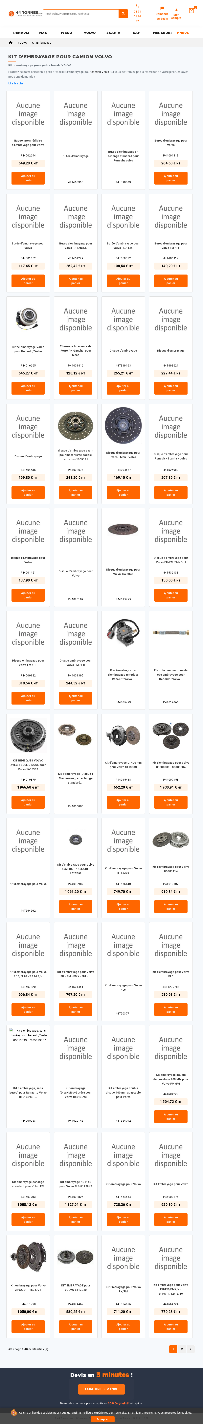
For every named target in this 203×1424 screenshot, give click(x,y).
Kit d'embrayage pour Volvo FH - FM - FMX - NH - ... (75, 974)
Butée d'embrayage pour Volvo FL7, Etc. (123, 245)
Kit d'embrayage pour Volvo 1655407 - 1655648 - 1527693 (75, 869)
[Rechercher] (123, 13)
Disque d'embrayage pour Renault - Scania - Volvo (171, 456)
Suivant (190, 1349)
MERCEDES (162, 32)
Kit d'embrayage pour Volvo (28, 883)
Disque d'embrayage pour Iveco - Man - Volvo (123, 455)
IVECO (66, 32)
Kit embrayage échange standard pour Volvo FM (28, 1184)
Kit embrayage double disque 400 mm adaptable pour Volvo (123, 1093)
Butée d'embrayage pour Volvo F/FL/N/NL (75, 245)
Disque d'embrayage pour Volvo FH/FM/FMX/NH (171, 560)
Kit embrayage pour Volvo (123, 1184)
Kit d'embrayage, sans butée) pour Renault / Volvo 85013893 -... (28, 1093)
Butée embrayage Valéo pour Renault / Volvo (28, 349)
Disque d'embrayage (123, 350)
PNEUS (183, 32)
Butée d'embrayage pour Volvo (170, 143)
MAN (43, 32)
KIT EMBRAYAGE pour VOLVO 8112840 (75, 1287)
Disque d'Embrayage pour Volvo (28, 560)
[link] (162, 13)
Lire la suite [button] (16, 83)
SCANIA (113, 32)
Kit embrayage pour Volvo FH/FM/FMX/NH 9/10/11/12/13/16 (170, 1289)
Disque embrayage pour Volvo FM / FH (28, 663)
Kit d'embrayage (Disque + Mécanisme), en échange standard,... (76, 778)
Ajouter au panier (28, 178)
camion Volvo (100, 71)
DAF (136, 32)
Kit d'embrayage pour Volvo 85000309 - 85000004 (171, 765)
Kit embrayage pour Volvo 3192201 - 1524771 (28, 1287)
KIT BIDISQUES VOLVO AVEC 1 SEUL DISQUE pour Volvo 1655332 (28, 765)
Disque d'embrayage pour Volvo (76, 573)
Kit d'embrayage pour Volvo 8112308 (123, 870)
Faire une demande (101, 1389)
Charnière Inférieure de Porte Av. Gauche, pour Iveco (76, 351)
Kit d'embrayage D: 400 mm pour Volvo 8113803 (123, 765)
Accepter (103, 1419)
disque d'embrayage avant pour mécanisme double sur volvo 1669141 (76, 455)
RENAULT (21, 32)
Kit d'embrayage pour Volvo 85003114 (171, 869)
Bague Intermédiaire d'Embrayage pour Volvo (28, 143)
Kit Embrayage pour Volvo (170, 1184)
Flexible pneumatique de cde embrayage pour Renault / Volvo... (171, 675)
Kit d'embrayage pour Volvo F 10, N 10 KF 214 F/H (28, 974)
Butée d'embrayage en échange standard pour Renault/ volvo (123, 156)
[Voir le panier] (191, 10)
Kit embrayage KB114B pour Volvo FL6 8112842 (75, 1184)
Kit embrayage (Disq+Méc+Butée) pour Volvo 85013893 (76, 1093)
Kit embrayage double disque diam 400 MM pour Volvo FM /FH (170, 1079)
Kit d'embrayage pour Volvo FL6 (123, 987)
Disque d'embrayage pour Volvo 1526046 (123, 572)
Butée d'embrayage (76, 156)
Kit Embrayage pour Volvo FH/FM (123, 1289)
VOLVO (90, 32)
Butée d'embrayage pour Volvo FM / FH (170, 245)
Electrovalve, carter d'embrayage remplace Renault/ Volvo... (123, 675)
